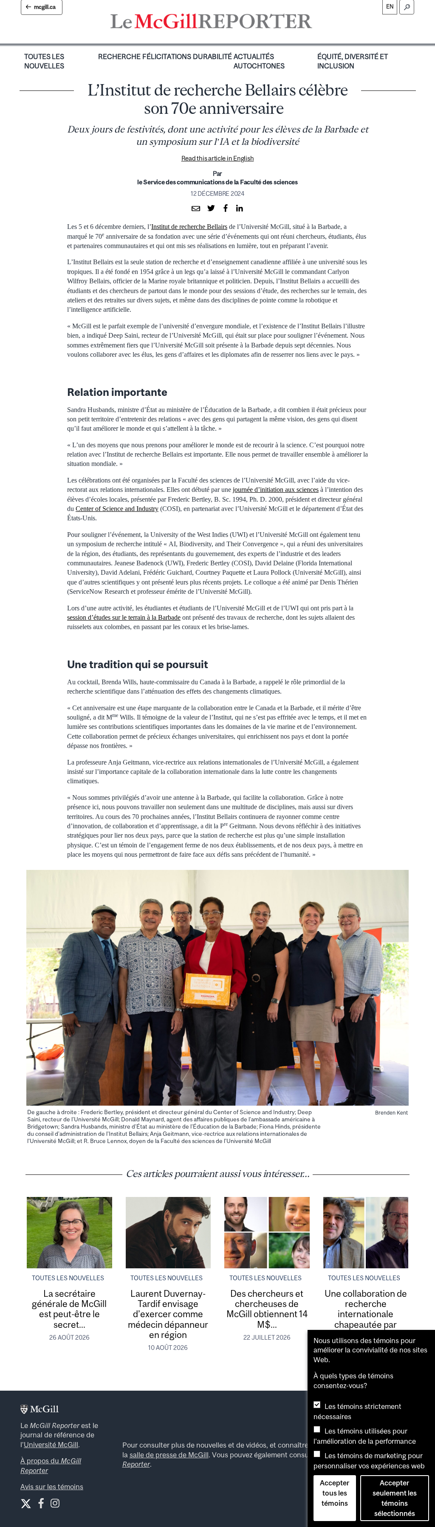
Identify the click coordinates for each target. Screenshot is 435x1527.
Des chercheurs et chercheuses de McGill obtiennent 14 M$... (267, 1308)
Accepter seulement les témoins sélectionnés (395, 1498)
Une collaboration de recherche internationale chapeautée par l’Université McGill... (366, 1314)
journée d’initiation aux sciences (276, 489)
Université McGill (51, 1444)
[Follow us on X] (25, 1503)
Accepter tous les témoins (334, 1493)
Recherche (119, 56)
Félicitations (166, 56)
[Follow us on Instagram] (55, 1505)
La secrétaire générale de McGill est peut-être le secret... (69, 1308)
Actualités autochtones (259, 61)
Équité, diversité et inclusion (352, 61)
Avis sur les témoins (51, 1486)
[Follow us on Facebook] (41, 1505)
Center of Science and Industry (117, 508)
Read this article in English (217, 158)
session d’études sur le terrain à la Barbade (124, 617)
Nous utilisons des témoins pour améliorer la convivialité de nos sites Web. (370, 1350)
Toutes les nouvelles (44, 61)
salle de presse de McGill (169, 1455)
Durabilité (212, 56)
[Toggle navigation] (319, 23)
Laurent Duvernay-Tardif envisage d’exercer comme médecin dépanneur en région (168, 1314)
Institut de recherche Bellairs (189, 226)
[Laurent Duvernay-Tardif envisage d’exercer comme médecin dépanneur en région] (168, 1232)
